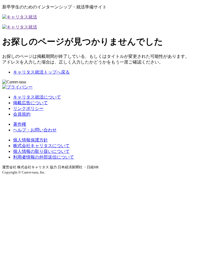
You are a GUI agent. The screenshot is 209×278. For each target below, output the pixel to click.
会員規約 (21, 114)
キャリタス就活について (37, 97)
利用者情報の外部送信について (43, 157)
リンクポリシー (28, 108)
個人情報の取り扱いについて (41, 151)
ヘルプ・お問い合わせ (35, 130)
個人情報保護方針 (30, 140)
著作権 (19, 124)
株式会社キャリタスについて (41, 145)
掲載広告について (30, 102)
